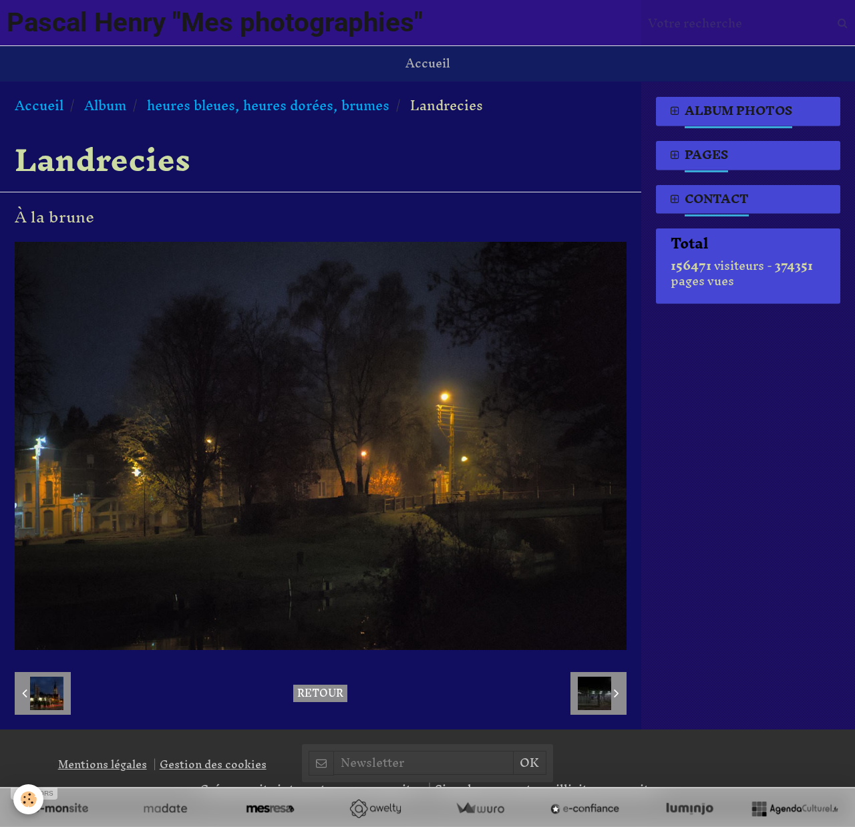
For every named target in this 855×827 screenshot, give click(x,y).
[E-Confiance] (585, 808)
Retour (320, 693)
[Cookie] (28, 799)
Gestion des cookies (213, 764)
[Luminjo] (690, 808)
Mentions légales (102, 764)
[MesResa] (270, 808)
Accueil (427, 63)
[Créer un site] (60, 808)
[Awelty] (375, 808)
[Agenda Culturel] (794, 808)
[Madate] (165, 808)
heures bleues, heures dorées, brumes (268, 105)
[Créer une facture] (480, 808)
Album (105, 105)
